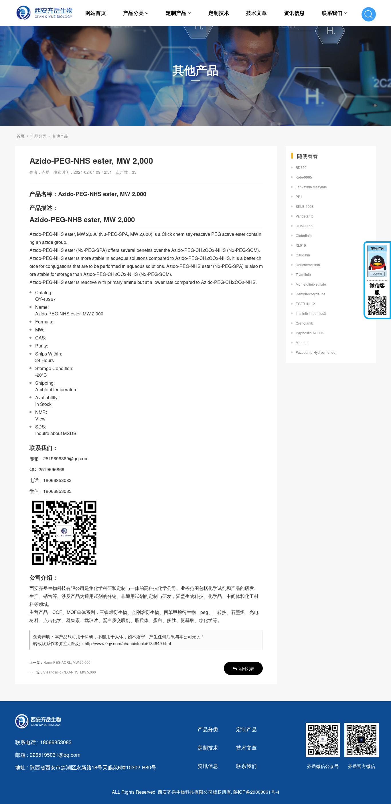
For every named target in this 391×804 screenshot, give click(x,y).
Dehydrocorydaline (310, 293)
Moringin (302, 342)
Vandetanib (304, 216)
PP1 (299, 196)
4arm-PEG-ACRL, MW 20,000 (67, 662)
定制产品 (176, 13)
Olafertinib (304, 235)
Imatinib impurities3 (311, 313)
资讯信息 (294, 13)
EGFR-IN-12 (305, 303)
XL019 (301, 245)
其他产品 (60, 136)
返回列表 (246, 668)
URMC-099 (304, 225)
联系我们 (332, 13)
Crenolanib (304, 323)
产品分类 (133, 13)
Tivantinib (303, 274)
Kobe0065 (304, 177)
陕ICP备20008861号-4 (256, 792)
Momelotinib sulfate (311, 284)
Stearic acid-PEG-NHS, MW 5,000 (69, 671)
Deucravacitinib (308, 264)
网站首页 (95, 13)
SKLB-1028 (305, 206)
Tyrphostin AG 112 (310, 332)
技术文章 (256, 13)
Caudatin (303, 254)
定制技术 (218, 13)
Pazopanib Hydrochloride (315, 352)
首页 (21, 136)
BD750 (301, 167)
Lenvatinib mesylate (311, 186)
